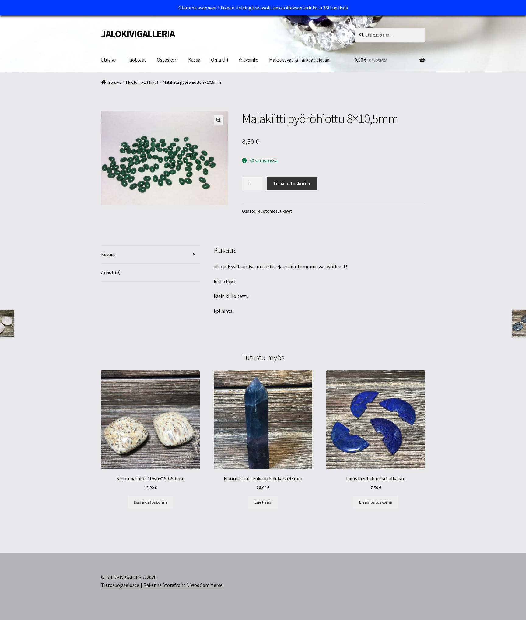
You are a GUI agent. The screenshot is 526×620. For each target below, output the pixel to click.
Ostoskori (167, 60)
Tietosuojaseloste (120, 585)
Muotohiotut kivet (142, 82)
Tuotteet (136, 60)
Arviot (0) (111, 272)
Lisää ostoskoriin (292, 183)
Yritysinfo (248, 60)
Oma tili (219, 60)
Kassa (194, 60)
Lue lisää (339, 8)
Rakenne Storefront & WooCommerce (183, 585)
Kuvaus (108, 254)
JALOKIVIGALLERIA (138, 34)
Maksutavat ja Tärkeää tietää (299, 60)
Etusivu (108, 60)
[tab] (150, 255)
